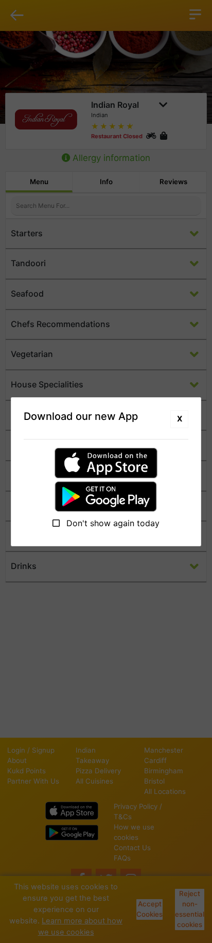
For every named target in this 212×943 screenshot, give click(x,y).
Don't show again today (112, 523)
